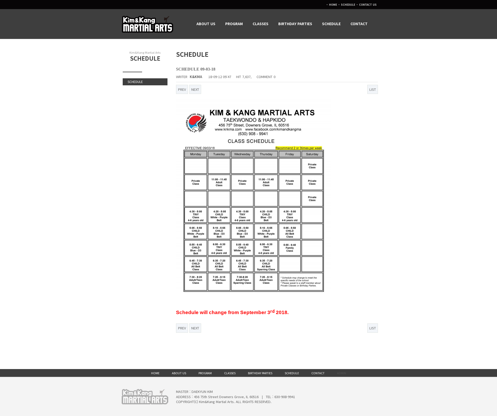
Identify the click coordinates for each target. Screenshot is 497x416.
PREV (182, 89)
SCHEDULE (348, 4)
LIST (372, 89)
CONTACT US (368, 4)
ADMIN (341, 373)
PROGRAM (234, 23)
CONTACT (359, 23)
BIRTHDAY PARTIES (295, 23)
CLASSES (260, 23)
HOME (333, 4)
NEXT (195, 89)
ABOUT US (205, 23)
